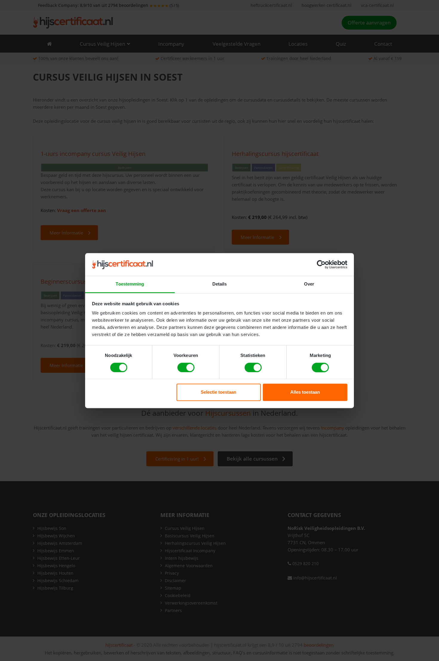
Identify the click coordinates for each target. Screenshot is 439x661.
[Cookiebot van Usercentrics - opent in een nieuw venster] (321, 264)
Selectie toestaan (218, 392)
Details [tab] (219, 284)
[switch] (185, 367)
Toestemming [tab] (130, 284)
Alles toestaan (305, 392)
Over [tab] (309, 284)
